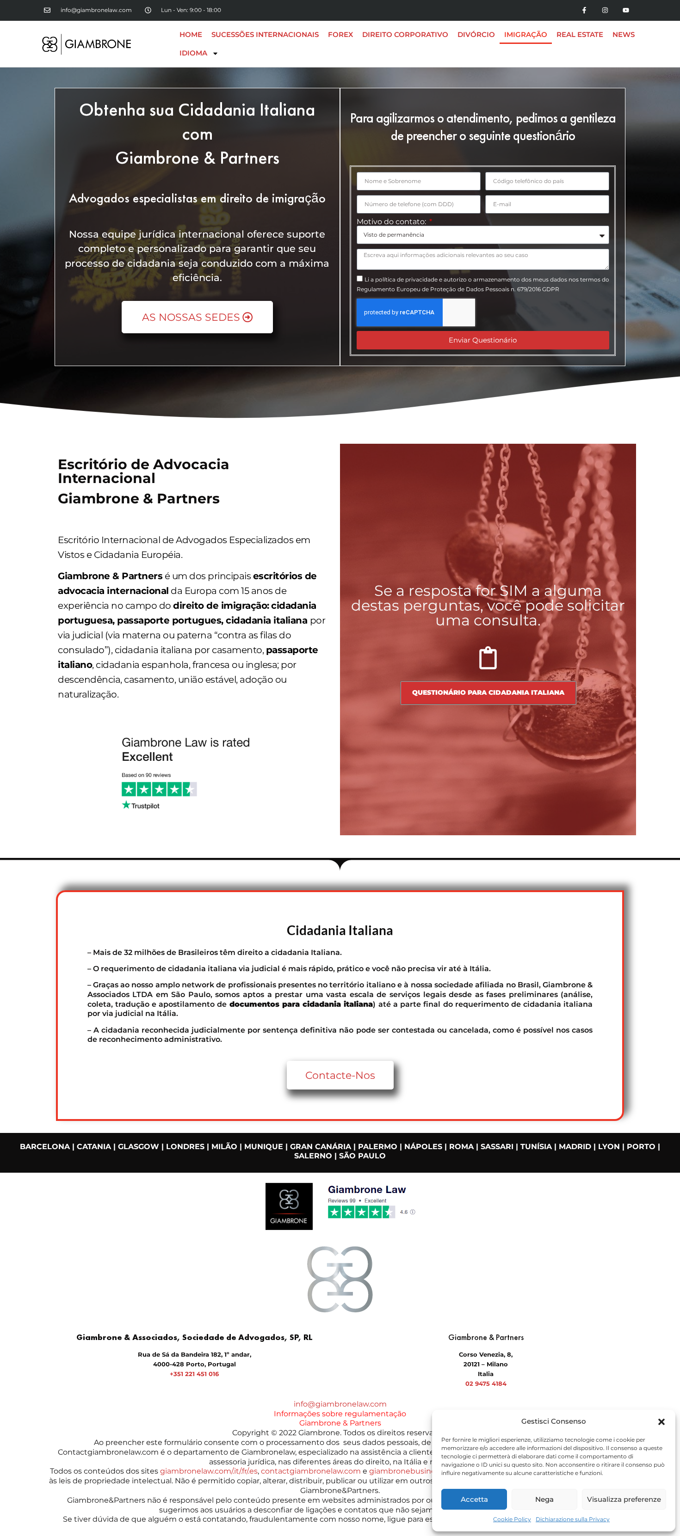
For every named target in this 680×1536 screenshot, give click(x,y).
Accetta (474, 1499)
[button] (661, 1421)
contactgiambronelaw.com (311, 1471)
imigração (525, 34)
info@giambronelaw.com (340, 1404)
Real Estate (579, 34)
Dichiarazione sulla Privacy (573, 1519)
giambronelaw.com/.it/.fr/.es (209, 1471)
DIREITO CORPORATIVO (405, 34)
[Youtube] (625, 10)
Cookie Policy (512, 1519)
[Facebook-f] (584, 10)
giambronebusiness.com (415, 1471)
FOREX (340, 34)
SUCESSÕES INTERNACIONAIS (265, 34)
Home (190, 34)
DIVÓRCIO (476, 34)
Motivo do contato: (392, 222)
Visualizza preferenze (624, 1499)
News (623, 34)
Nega (544, 1499)
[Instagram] (604, 10)
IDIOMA (193, 53)
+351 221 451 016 (194, 1373)
